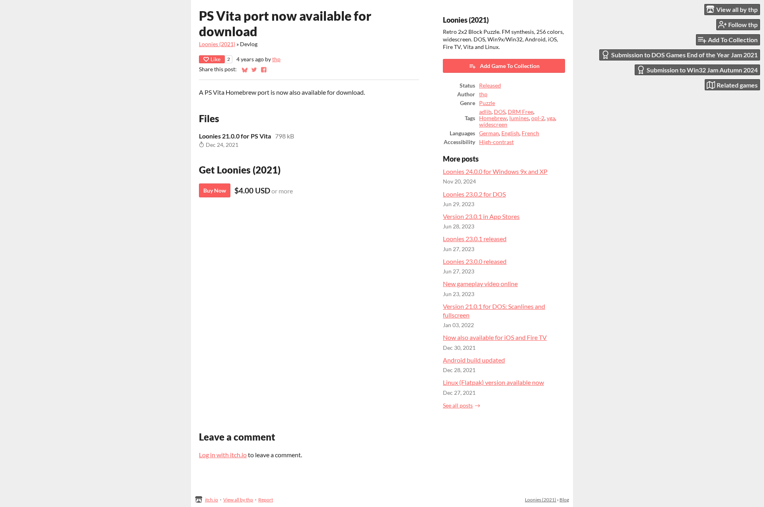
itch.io (211, 500)
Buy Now (214, 190)
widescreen (493, 124)
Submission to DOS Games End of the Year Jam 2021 (684, 54)
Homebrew (493, 118)
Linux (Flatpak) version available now (493, 382)
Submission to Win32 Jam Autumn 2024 (702, 70)
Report (265, 500)
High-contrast (496, 142)
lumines (519, 118)
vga (551, 118)
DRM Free (520, 112)
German (489, 133)
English (510, 133)
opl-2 (537, 118)
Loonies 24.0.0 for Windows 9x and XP (495, 171)
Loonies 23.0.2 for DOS (474, 194)
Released (490, 85)
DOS (499, 112)
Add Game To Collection (510, 65)
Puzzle (487, 103)
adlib (485, 112)
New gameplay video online (480, 283)
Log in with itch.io (223, 454)
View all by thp (238, 500)
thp (276, 59)
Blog (564, 500)
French (530, 133)
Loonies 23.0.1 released (475, 238)
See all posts (458, 405)
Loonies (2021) (217, 44)
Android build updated (474, 360)
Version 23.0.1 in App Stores (481, 216)
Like (215, 59)
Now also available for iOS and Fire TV (495, 337)
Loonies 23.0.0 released (475, 261)
